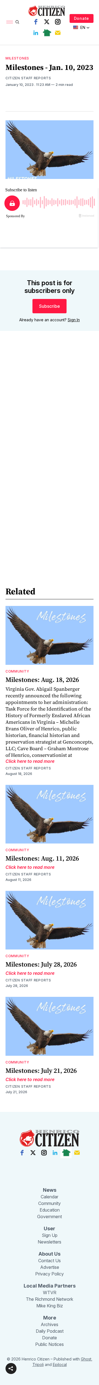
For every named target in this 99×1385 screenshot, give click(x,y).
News (49, 1190)
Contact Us (49, 1260)
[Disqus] (49, 414)
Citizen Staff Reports (28, 78)
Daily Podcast (50, 1331)
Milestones (17, 58)
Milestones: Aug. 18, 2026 (42, 679)
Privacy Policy (49, 1274)
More (49, 1318)
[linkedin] (35, 32)
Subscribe (49, 306)
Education (50, 1210)
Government (49, 1216)
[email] (57, 32)
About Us (49, 1254)
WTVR (49, 1292)
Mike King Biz (49, 1305)
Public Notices (49, 1344)
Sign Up (49, 1235)
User (49, 1228)
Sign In (74, 319)
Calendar (49, 1196)
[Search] (17, 22)
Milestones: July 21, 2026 (41, 1070)
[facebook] (35, 21)
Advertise (49, 1267)
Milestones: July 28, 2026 (41, 964)
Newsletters (49, 1242)
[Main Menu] (10, 22)
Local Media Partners (50, 1286)
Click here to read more (30, 761)
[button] (11, 1368)
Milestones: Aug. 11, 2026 (42, 858)
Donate (81, 18)
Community (17, 671)
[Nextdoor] (46, 32)
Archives (49, 1324)
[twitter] (46, 21)
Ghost (86, 1359)
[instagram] (57, 21)
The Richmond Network (49, 1299)
